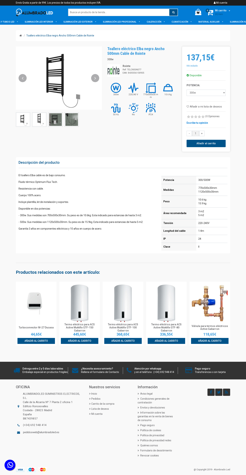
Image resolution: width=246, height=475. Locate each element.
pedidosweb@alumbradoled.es (41, 432)
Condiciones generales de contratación (153, 400)
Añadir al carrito (206, 143)
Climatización (180, 22)
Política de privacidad (152, 435)
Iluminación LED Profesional (120, 22)
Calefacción (154, 22)
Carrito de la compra (102, 403)
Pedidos (95, 398)
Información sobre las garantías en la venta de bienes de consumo (155, 416)
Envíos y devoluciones (152, 407)
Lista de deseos (100, 408)
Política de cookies (150, 430)
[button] (23, 78)
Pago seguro (147, 425)
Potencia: (193, 85)
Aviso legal (146, 393)
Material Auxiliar (209, 22)
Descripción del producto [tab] (39, 162)
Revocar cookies (149, 455)
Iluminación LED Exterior (78, 22)
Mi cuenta (221, 2)
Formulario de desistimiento (156, 450)
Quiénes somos (149, 445)
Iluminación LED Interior (39, 22)
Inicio (94, 393)
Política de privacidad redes (155, 440)
